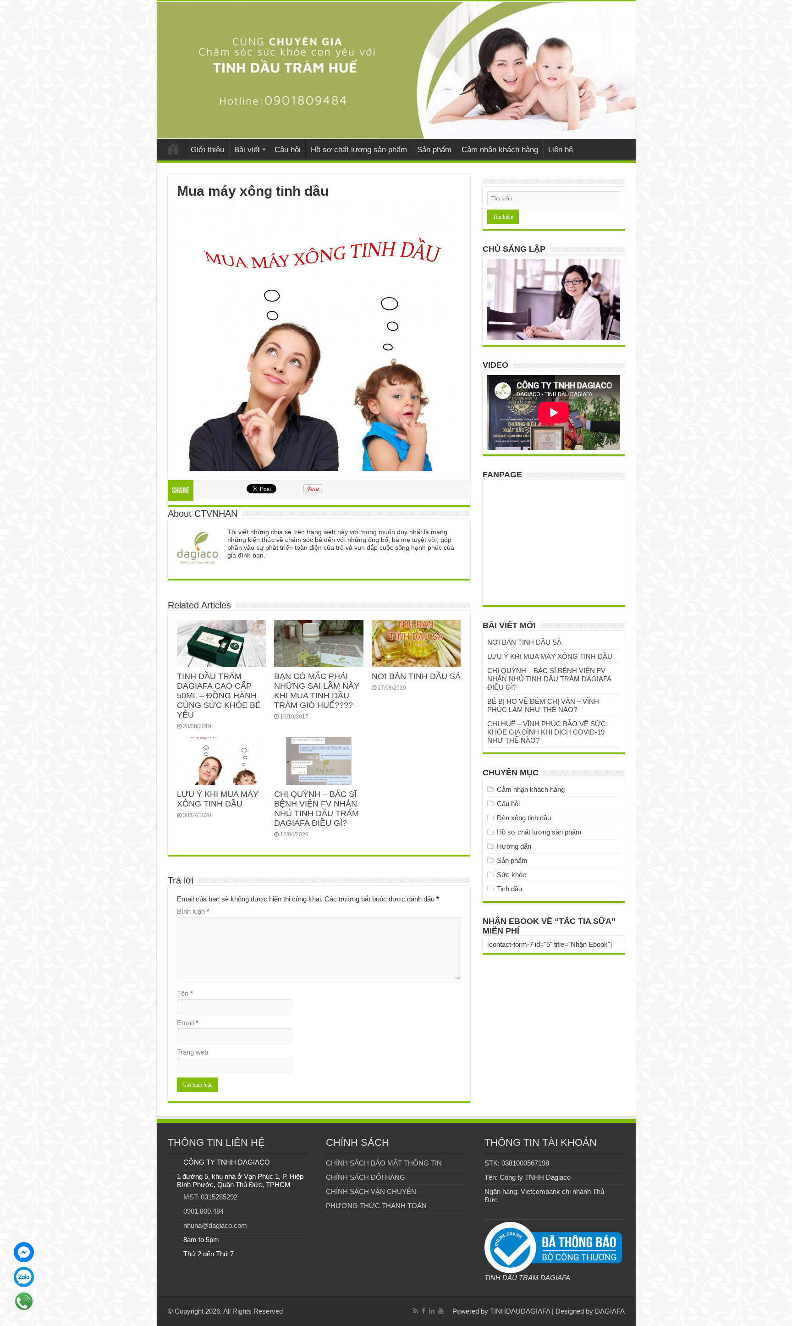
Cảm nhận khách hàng (500, 149)
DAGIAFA (610, 1311)
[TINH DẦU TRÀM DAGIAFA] (396, 70)
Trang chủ (173, 148)
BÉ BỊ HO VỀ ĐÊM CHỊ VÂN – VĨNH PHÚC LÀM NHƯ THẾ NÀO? (543, 705)
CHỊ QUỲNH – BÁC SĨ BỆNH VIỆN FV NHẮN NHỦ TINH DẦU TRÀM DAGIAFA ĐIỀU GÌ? (316, 809)
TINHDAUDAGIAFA (520, 1311)
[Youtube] (441, 1310)
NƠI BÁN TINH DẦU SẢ (416, 676)
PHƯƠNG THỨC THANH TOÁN (376, 1206)
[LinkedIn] (431, 1310)
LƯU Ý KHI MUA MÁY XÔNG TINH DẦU (217, 799)
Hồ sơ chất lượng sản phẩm (359, 149)
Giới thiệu (207, 149)
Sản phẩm (434, 149)
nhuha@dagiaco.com (215, 1225)
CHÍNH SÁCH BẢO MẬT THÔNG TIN (384, 1163)
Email (187, 1023)
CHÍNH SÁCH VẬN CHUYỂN (371, 1191)
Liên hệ (560, 149)
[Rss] (415, 1310)
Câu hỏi (288, 149)
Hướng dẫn (514, 846)
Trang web (192, 1052)
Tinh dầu (509, 889)
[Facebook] (423, 1310)
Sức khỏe (511, 874)
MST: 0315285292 (210, 1197)
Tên (185, 993)
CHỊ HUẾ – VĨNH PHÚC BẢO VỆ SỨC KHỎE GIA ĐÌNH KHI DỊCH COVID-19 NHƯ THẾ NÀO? (546, 732)
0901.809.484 (203, 1211)
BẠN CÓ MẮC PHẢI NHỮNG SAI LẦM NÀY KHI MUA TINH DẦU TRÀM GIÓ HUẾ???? (316, 691)
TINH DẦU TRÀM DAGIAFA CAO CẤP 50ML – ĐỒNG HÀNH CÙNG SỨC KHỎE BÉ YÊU (219, 695)
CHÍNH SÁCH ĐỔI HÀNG (365, 1177)
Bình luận (193, 911)
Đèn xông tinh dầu (524, 818)
